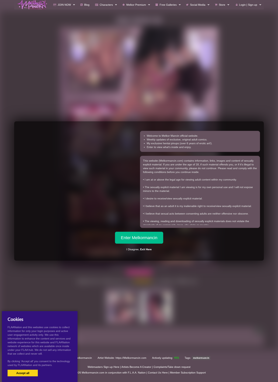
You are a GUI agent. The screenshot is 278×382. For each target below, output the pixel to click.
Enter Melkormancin (139, 237)
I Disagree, (139, 249)
